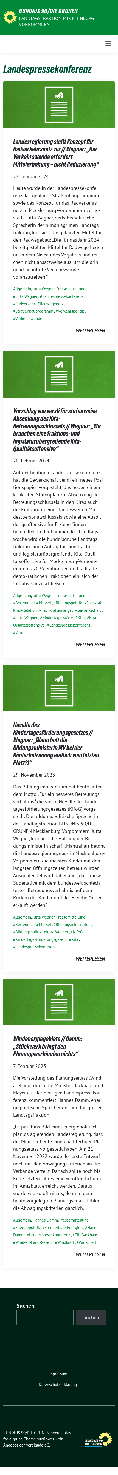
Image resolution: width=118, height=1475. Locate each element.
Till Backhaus (86, 1234)
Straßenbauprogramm (34, 311)
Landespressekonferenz (62, 296)
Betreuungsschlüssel (33, 602)
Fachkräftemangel (57, 610)
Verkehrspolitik (71, 311)
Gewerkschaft (89, 610)
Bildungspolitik (69, 602)
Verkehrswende (28, 318)
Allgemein (22, 288)
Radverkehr (25, 303)
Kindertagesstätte (57, 617)
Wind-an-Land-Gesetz (34, 1242)
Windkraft (65, 1242)
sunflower (45, 1439)
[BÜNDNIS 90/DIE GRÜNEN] (10, 17)
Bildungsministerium (74, 924)
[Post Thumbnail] (59, 104)
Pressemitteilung (70, 288)
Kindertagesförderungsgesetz (41, 939)
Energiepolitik (27, 1227)
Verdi (19, 632)
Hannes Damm (45, 1220)
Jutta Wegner (44, 288)
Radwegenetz (52, 303)
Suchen (25, 1305)
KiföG (78, 931)
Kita (81, 617)
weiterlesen (90, 330)
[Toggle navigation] (108, 43)
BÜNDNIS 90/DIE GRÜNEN (48, 11)
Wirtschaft (87, 1242)
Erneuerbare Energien (63, 1227)
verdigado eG (37, 1445)
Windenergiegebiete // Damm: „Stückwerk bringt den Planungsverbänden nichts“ (47, 1046)
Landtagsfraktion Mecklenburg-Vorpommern (57, 21)
